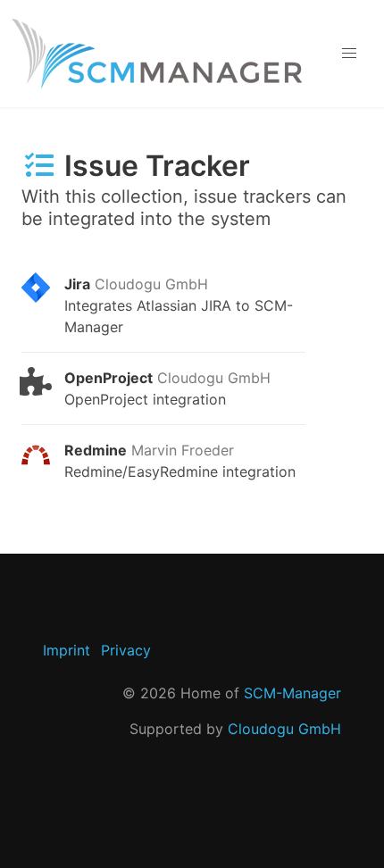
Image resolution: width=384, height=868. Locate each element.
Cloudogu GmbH (284, 729)
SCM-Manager (292, 693)
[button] (348, 53)
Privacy (126, 650)
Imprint (66, 650)
